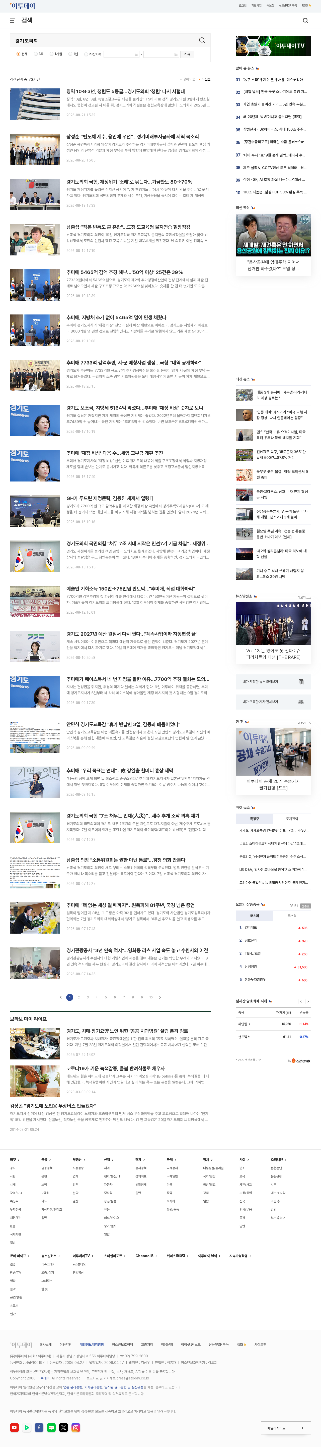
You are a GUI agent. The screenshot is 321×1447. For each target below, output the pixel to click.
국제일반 (172, 1176)
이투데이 (44, 1378)
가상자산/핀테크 (51, 1209)
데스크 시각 (278, 1193)
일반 (13, 1243)
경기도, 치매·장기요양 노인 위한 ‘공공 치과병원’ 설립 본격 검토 (127, 1031)
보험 (44, 1185)
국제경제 (172, 1168)
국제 (170, 1160)
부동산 (77, 1160)
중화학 (108, 1193)
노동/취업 (245, 1193)
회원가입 (257, 5)
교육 (242, 1176)
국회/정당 (209, 1176)
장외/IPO (16, 1193)
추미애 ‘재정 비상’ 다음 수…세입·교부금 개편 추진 (114, 453)
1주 (41, 54)
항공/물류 (110, 1201)
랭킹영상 (78, 1272)
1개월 (58, 54)
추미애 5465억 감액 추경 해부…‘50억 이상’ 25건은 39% (124, 272)
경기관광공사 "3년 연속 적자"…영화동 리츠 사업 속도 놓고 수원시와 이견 (137, 950)
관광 (13, 1264)
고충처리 (147, 1345)
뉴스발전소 (48, 1256)
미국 (169, 1185)
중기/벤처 (110, 1226)
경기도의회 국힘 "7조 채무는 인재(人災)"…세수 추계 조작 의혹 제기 (132, 816)
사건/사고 (245, 1185)
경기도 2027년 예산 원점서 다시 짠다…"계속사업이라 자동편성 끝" (132, 634)
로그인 (243, 5)
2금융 (45, 1193)
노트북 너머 (278, 1218)
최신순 (206, 79)
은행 (44, 1176)
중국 (169, 1193)
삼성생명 (251, 966)
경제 (138, 1160)
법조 (242, 1168)
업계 (75, 1176)
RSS (305, 5)
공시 (13, 1168)
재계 (107, 1168)
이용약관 (66, 1345)
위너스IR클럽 (176, 1256)
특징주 (254, 819)
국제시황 (15, 1234)
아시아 (171, 1201)
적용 (187, 54)
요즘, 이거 (47, 1272)
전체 (25, 54)
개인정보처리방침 (92, 1345)
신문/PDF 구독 (288, 5)
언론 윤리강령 (72, 1387)
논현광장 (276, 1176)
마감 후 (275, 1201)
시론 (273, 1185)
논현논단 (276, 1168)
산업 (107, 1160)
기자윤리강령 (93, 1387)
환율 (13, 1226)
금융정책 (46, 1168)
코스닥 (292, 916)
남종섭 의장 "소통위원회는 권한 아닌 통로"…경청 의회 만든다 (125, 860)
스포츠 (14, 1306)
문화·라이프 (18, 1256)
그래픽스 (46, 1281)
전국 (242, 1201)
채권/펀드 (16, 1218)
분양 (75, 1193)
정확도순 (189, 79)
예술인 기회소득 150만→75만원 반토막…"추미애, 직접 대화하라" (130, 589)
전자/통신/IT (112, 1176)
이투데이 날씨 (207, 1256)
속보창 (270, 5)
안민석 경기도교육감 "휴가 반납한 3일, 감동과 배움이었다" (123, 724)
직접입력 (95, 54)
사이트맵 (260, 1345)
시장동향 (78, 1168)
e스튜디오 (79, 1264)
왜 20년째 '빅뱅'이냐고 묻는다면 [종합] (272, 117)
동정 (242, 1218)
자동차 (108, 1185)
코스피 (254, 916)
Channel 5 (144, 1256)
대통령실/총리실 (213, 1168)
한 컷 (44, 1289)
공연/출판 (16, 1297)
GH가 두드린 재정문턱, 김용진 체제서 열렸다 (110, 498)
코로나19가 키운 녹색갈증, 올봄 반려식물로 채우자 (115, 1068)
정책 (75, 1185)
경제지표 (140, 1176)
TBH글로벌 (253, 953)
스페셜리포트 (113, 1256)
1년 (75, 54)
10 (151, 997)
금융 (44, 1160)
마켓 (13, 1160)
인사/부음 (245, 1209)
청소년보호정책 (122, 1345)
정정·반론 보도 (191, 1345)
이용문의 (167, 1345)
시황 (13, 1176)
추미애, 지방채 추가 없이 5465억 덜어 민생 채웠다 (116, 317)
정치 (206, 1160)
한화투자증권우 (255, 980)
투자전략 (292, 819)
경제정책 (140, 1168)
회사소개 (46, 1345)
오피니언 (277, 1160)
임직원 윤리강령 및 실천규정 (123, 1387)
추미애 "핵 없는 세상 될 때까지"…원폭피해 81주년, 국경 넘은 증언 (130, 905)
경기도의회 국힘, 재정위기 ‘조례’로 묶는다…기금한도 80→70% (129, 182)
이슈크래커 (48, 1264)
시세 (13, 1185)
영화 (13, 1281)
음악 (13, 1289)
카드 (44, 1201)
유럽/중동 (173, 1209)
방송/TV (15, 1272)
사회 (242, 1160)
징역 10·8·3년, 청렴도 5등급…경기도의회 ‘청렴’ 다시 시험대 (125, 91)
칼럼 (273, 1209)
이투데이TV (81, 1256)
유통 (107, 1209)
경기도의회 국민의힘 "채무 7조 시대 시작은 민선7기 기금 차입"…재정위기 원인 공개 (147, 544)
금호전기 (251, 940)
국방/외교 (209, 1185)
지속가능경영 (238, 1256)
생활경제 (140, 1185)
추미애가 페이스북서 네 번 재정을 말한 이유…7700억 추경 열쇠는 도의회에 (140, 679)
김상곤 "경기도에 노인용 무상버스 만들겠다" (53, 1106)
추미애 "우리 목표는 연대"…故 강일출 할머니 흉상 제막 (119, 771)
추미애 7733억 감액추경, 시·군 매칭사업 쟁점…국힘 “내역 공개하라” (133, 363)
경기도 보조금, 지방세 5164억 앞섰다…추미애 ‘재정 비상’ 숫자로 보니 (134, 408)
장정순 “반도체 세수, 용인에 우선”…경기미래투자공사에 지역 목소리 (132, 137)
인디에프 (251, 927)
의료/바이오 (111, 1218)
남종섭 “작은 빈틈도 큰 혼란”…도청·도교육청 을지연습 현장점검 (128, 227)
